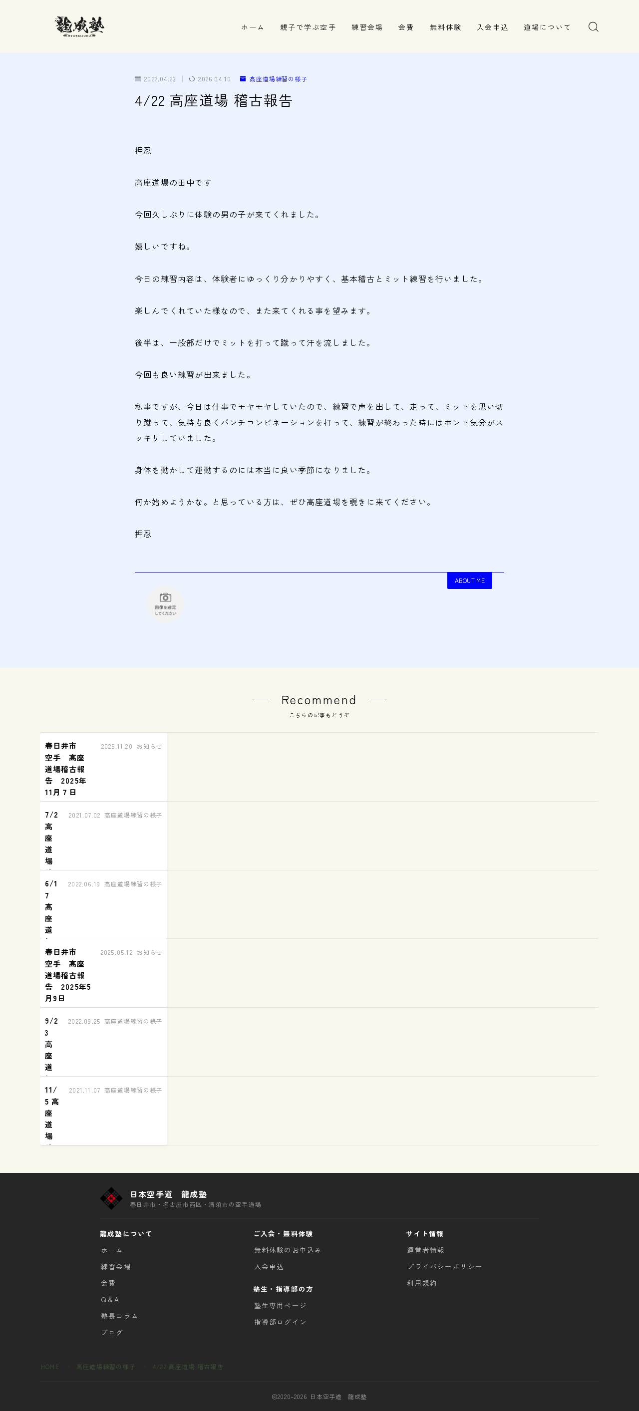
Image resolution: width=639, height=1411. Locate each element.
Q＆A (110, 1299)
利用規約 (422, 1283)
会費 (406, 27)
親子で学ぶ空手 (308, 27)
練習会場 (367, 27)
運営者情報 (426, 1250)
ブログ (112, 1332)
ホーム (253, 27)
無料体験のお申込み (288, 1250)
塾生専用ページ (280, 1305)
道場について (548, 27)
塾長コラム (120, 1316)
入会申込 (493, 27)
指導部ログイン (280, 1322)
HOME (50, 1366)
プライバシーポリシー (445, 1266)
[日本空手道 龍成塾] (78, 26)
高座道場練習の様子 (279, 79)
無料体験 (446, 27)
